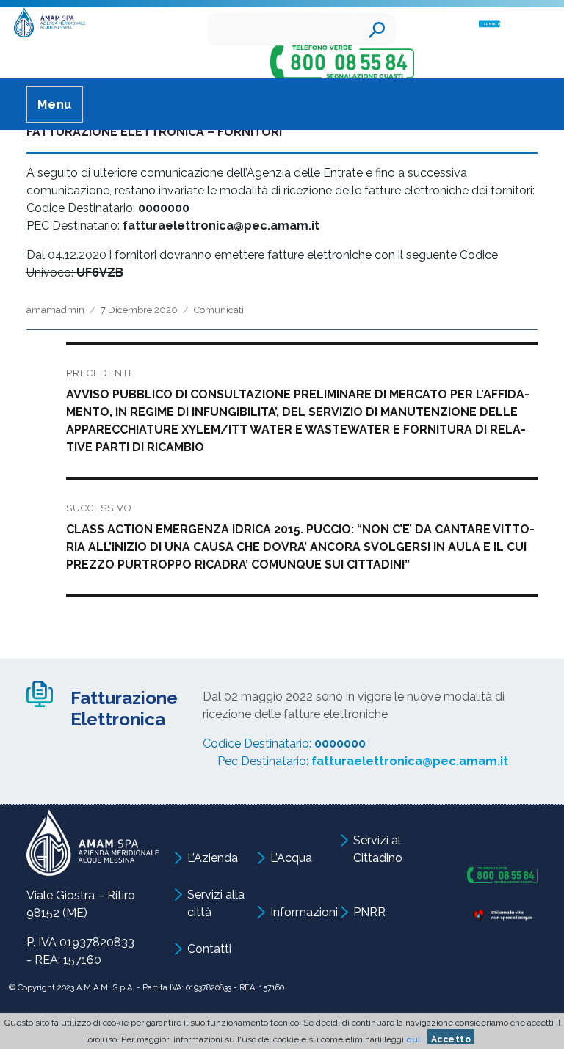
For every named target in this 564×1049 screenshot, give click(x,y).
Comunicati (219, 309)
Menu (54, 105)
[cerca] (377, 29)
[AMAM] (47, 24)
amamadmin (55, 309)
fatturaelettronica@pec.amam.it (409, 761)
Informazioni (304, 912)
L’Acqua (291, 858)
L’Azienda (212, 858)
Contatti (209, 949)
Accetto (451, 1039)
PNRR (369, 912)
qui (413, 1039)
